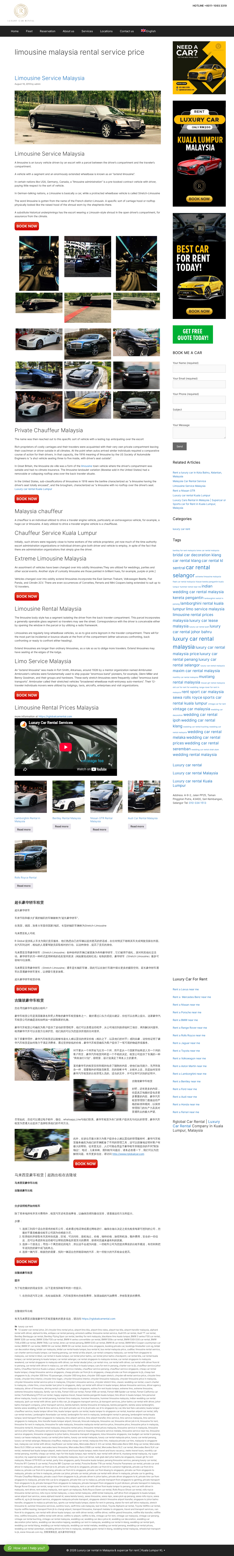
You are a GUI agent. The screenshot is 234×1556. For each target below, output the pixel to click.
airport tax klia (116, 1329)
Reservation (47, 31)
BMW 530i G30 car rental (137, 1339)
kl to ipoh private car (69, 1408)
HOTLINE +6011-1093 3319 (210, 5)
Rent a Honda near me (186, 1104)
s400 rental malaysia (102, 1493)
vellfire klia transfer (142, 1512)
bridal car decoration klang (197, 555)
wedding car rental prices (140, 1525)
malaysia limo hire (98, 1440)
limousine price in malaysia (144, 1424)
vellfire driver (100, 1512)
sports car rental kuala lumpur (73, 1502)
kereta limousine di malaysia (95, 1404)
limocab (76, 1421)
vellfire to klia (88, 1515)
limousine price (122, 1424)
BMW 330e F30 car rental (50, 1339)
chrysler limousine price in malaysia (138, 1378)
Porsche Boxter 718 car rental (97, 1463)
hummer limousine (90, 1398)
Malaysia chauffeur (51, 1440)
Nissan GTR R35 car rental (38, 1460)
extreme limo (126, 1388)
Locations (106, 31)
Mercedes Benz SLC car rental (117, 1447)
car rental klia (134, 1356)
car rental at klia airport (80, 1352)
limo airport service (75, 1417)
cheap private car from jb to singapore (84, 1372)
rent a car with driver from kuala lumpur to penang (105, 1486)
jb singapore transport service (83, 1401)
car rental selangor (66, 1359)
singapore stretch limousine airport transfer (111, 1499)
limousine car (107, 1421)
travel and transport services (138, 1509)
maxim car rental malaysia (196, 670)
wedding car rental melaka (84, 1525)
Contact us (127, 31)
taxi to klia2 (101, 1505)
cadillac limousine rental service (143, 1349)
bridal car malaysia (46, 1349)
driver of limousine (34, 1388)
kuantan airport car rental (140, 1411)
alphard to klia (40, 1333)
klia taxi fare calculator (133, 1408)
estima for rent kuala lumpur (105, 1388)
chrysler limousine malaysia (105, 1378)
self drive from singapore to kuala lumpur (134, 1493)
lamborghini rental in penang (115, 1414)
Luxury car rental (187, 765)
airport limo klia (82, 1329)
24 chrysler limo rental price (59, 1329)
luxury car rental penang (143, 1437)
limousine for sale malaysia (59, 1424)
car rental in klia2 (33, 1356)
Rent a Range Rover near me (190, 1027)
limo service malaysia (131, 1417)
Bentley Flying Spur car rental (59, 1336)
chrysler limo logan (53, 1378)
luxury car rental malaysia (84, 1437)
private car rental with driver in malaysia (109, 1473)
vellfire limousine (28, 1515)
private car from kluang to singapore (105, 1470)
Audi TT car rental (146, 1333)
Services (87, 31)
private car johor (61, 1473)
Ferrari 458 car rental (95, 1391)
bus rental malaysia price (113, 1349)
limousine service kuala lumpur (50, 1430)
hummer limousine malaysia (115, 1398)
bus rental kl (93, 1349)
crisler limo (32, 1385)
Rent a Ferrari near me (186, 1112)
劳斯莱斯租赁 (50, 1532)
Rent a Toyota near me (186, 1050)
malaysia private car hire (121, 1440)
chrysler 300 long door (74, 1375)
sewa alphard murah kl (52, 1496)
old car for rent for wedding (185, 687)
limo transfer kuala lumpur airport (54, 1421)
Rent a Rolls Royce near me (189, 1035)
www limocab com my (31, 1532)
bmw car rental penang (71, 1342)
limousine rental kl (24, 1427)
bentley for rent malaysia (88, 1336)
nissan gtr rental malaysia (213, 683)
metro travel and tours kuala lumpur (74, 1450)
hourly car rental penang (43, 1398)
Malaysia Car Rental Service (189, 481)
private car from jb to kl (45, 1466)
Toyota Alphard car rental (121, 1505)
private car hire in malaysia (38, 1473)
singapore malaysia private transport (69, 1499)
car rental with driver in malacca (42, 1365)
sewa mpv (107, 1496)
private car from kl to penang (39, 1470)
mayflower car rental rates (65, 1444)
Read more (24, 829)
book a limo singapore (93, 1346)
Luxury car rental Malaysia (195, 773)
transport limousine (82, 1509)
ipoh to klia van (59, 1401)
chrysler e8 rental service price (130, 1375)
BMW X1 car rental (31, 1346)
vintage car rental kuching (28, 1519)
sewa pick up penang (124, 1496)
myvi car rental (86, 1457)
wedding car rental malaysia (55, 1525)
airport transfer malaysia (136, 1329)
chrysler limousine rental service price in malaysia (40, 1382)
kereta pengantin (119, 1404)
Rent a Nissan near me (186, 1004)
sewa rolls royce (144, 1496)
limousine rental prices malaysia (100, 1427)
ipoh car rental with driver (38, 1401)
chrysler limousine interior (77, 1378)
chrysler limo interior (32, 1378)
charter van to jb (127, 1365)
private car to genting (142, 1473)
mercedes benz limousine (55, 1447)
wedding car (77, 1519)
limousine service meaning (81, 1430)
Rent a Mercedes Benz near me (192, 996)
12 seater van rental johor (31, 1329)
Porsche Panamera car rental (127, 1463)
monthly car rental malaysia (185, 677)
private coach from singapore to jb (61, 1476)
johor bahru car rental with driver (137, 1401)
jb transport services (109, 1401)
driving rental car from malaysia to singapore (67, 1388)
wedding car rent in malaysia (86, 1522)
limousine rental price (72, 1427)
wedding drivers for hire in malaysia (63, 1528)
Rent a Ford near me (185, 1089)
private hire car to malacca (83, 1479)
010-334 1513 (197, 802)
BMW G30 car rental (94, 1342)
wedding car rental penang (112, 1525)
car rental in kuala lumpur (56, 1356)
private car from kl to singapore (70, 1470)
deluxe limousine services (133, 1385)
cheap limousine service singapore (46, 1372)
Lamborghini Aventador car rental (50, 1414)
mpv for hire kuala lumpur (69, 1453)
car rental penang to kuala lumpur (39, 1359)
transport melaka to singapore (108, 1509)
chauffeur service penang (96, 1368)
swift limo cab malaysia (83, 1505)
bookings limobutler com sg (139, 1346)
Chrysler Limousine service (80, 1382)
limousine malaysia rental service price (93, 1424)
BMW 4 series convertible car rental (82, 1339)
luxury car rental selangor (27, 1440)
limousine (86, 465)
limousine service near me (135, 1430)
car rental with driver (119, 1362)
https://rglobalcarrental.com (55, 716)
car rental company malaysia (108, 1352)
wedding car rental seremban (29, 1528)
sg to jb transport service (37, 1499)
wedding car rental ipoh (142, 1522)
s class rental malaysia (79, 1493)
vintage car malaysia (127, 1515)
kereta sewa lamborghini (141, 1404)
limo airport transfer (96, 1417)
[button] (26, 1548)
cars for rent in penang (106, 1365)
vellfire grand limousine (120, 1512)
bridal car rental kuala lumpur (71, 1349)
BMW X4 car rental (51, 1346)
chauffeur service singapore (124, 1368)
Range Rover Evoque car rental (30, 1486)
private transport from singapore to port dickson (106, 1483)
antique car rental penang (61, 1333)
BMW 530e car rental (112, 1339)
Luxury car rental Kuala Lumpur (33, 488)
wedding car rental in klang (115, 1522)
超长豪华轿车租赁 (67, 1532)
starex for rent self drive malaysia (132, 1502)
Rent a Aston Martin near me (190, 1066)
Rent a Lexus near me (186, 989)
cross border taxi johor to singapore (57, 1385)
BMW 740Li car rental (48, 1342)
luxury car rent (25, 1326)
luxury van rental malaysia (213, 666)
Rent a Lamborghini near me (189, 1073)
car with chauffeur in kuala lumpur (77, 1365)
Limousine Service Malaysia (50, 78)
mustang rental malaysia (134, 1453)
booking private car (114, 1346)
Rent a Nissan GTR (184, 490)
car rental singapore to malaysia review (97, 1359)
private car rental (79, 1473)
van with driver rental (82, 1512)
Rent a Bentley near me (187, 1081)
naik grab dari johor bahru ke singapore (114, 1457)
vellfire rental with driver (50, 1515)
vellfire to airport (72, 1515)
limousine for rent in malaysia (29, 1424)
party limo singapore (63, 1460)
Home (15, 31)
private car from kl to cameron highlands (111, 1466)
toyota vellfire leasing (26, 1509)
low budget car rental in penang (144, 1434)
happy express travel (64, 1395)
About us (68, 31)
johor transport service (52, 1404)
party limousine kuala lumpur (89, 1460)
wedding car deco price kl (97, 1519)
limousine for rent (149, 1421)
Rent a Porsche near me (187, 1012)
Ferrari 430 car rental (73, 1391)
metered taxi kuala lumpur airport (38, 1450)
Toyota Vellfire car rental (147, 1505)
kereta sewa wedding (25, 1408)
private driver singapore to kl (123, 1476)
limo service (113, 1417)
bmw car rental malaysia (208, 550)
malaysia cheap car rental (75, 1440)
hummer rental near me (190, 587)
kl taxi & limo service (47, 1408)
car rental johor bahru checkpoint (109, 1356)
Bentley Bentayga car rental (29, 1336)
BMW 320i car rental (25, 1339)
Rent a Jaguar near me (186, 1043)
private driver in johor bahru (93, 1476)
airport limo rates (99, 1329)
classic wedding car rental (130, 1382)
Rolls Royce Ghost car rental (127, 1489)
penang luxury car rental (144, 1460)
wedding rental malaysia (125, 1528)
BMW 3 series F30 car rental (145, 1336)
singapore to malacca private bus (40, 1502)
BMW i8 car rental (115, 1342)
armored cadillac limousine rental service (96, 1333)
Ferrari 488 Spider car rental (121, 1391)
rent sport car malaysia (70, 1489)
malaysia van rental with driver (34, 1444)
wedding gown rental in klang (97, 1528)
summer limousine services (41, 1505)
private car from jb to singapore (74, 1466)
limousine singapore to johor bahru (51, 1434)
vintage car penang (149, 1515)
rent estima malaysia (46, 1489)
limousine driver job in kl (127, 1421)
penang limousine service (118, 1460)
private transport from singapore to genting (120, 1479)
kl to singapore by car (110, 1408)
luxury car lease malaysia (27, 1437)
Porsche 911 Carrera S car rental (31, 1463)
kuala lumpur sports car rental (73, 1411)
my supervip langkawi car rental (40, 1457)
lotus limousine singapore (114, 1434)
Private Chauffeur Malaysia (29, 1476)
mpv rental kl (89, 1453)
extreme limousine (143, 1388)
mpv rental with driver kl (109, 1453)
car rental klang (187, 560)
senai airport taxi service (27, 1496)
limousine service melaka (108, 1430)
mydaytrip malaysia (68, 1457)
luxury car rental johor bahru (55, 1437)
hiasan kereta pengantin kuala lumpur (95, 1395)
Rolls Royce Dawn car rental (97, 1489)
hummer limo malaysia (68, 1398)
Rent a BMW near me (185, 1020)
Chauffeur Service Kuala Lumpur (38, 1368)
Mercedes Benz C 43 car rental (95, 1444)
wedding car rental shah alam (205, 749)
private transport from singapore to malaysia (58, 1483)
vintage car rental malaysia (56, 1519)
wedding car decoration (124, 1519)
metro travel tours (135, 1450)
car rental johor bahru (81, 1356)
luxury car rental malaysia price (114, 1437)
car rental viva (100, 1362)
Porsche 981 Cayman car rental (65, 1463)
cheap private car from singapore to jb (124, 1372)
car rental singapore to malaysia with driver (47, 1362)
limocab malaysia (90, 1421)
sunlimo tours (63, 1505)
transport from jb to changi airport (54, 1509)
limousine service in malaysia (132, 1427)
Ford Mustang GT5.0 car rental (37, 1395)
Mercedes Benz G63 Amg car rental (130, 1444)
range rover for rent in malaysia (63, 1486)
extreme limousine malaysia (29, 1391)
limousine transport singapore (85, 1434)
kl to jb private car (90, 1408)
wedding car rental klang (27, 1525)
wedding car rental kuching (196, 727)
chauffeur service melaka (69, 1368)
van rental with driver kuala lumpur (53, 1512)
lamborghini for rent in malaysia (83, 1414)
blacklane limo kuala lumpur (116, 1336)
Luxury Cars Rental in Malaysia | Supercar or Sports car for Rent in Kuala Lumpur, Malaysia (199, 504)
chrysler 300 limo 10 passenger (46, 1375)
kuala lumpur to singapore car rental (108, 1411)
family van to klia (52, 1391)
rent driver (30, 1489)
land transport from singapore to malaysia (43, 1417)
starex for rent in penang (101, 1502)
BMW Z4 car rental (71, 1346)
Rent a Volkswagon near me (189, 1058)
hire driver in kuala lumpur (128, 1395)
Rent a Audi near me (185, 1096)
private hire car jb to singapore (53, 1479)
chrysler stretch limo (105, 1382)
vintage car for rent (106, 1515)
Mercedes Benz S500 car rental (85, 1447)
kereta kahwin (72, 1404)
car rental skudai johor (81, 1362)
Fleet (29, 31)
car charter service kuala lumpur (31, 1352)
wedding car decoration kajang (54, 1522)
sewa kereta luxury (74, 1496)
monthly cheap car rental (42, 1453)
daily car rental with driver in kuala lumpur (97, 1385)
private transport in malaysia (145, 1483)
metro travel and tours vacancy (108, 1450)
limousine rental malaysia (47, 1427)
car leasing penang (58, 1352)
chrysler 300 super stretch (100, 1375)
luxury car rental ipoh (199, 627)
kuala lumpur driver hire (45, 1411)
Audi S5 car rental (127, 1333)
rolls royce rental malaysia (53, 1493)
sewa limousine (93, 1496)
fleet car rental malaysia (184, 582)
